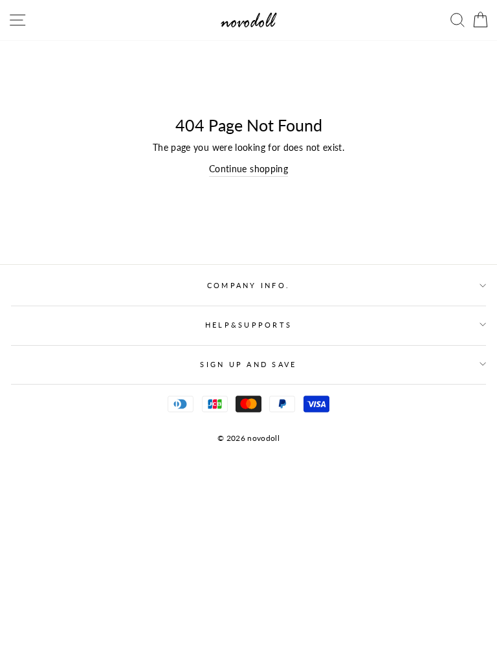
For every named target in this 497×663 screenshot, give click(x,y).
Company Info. (248, 285)
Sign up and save (248, 364)
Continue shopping (248, 168)
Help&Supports (248, 324)
